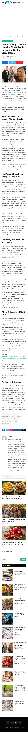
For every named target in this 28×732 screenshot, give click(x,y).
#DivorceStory (6, 414)
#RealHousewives (6, 421)
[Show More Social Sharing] (24, 62)
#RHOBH (15, 421)
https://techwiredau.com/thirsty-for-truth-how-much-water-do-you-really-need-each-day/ (14, 358)
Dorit (7, 94)
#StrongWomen (6, 423)
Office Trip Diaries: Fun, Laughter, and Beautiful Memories (13, 520)
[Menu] (3, 2)
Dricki (22, 727)
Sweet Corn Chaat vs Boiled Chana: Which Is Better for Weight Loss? (12, 497)
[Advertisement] (14, 21)
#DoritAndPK (15, 414)
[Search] (25, 2)
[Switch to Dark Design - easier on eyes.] (23, 2)
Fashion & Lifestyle (7, 40)
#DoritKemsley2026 (17, 416)
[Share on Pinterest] (19, 62)
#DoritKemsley (6, 416)
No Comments (6, 58)
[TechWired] (13, 2)
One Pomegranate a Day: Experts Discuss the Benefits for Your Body (12, 543)
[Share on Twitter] (5, 62)
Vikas (7, 56)
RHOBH (8, 263)
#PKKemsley (16, 418)
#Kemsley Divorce (6, 418)
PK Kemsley (14, 94)
